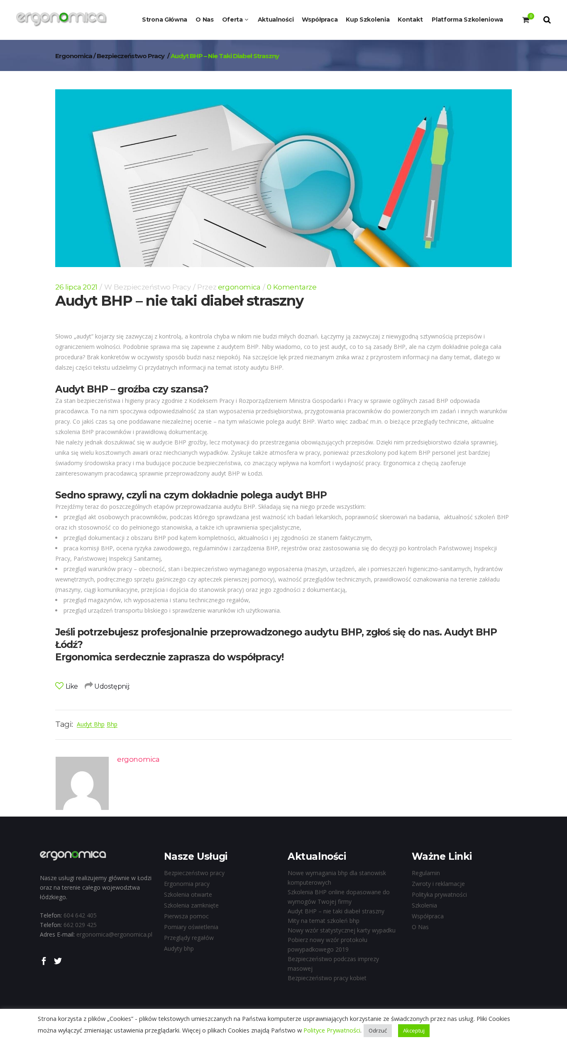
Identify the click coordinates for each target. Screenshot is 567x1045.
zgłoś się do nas (403, 632)
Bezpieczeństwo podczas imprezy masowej (333, 963)
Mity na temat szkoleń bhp (323, 921)
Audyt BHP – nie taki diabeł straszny (336, 911)
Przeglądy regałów (189, 938)
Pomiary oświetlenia (191, 927)
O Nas (420, 927)
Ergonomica (73, 56)
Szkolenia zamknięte (191, 905)
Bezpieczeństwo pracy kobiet (327, 978)
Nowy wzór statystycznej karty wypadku (342, 930)
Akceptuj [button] (414, 1030)
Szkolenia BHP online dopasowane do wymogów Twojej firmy (339, 896)
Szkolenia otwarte (188, 894)
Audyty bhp (179, 948)
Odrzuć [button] (378, 1030)
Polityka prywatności (439, 894)
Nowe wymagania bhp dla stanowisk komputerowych (337, 877)
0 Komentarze (291, 287)
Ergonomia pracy (187, 884)
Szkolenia (424, 905)
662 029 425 (80, 925)
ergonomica (239, 287)
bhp (112, 724)
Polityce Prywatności (331, 1030)
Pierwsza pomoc (186, 916)
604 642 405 (80, 915)
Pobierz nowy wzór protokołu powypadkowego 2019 (327, 944)
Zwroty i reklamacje (438, 884)
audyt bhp (91, 724)
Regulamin (426, 873)
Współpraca (428, 916)
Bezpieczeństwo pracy (130, 56)
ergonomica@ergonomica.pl (114, 934)
